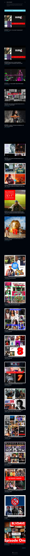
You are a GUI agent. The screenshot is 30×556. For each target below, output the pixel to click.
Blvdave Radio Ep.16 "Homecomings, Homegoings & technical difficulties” (13, 63)
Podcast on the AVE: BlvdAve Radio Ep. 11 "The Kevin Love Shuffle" (13, 278)
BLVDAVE (9, 2)
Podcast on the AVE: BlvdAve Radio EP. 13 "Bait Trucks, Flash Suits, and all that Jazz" (14, 186)
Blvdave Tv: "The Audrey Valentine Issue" (14, 83)
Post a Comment (8, 64)
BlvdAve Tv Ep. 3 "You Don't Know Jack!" (13, 30)
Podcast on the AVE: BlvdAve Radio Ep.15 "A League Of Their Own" (14, 104)
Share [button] (5, 64)
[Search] (25, 2)
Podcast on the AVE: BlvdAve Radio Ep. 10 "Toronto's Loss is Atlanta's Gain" (13, 304)
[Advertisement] (15, 38)
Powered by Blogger (16, 552)
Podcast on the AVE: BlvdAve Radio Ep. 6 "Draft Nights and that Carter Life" (13, 411)
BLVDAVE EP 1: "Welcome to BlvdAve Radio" (14, 543)
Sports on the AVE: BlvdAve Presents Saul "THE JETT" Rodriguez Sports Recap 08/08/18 (14, 212)
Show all (24, 10)
